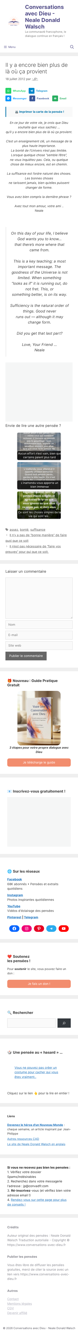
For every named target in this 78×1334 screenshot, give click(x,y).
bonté (24, 529)
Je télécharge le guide (39, 762)
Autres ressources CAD (23, 1139)
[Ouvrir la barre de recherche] (72, 47)
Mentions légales (19, 1303)
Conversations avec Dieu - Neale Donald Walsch (44, 17)
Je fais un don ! (39, 984)
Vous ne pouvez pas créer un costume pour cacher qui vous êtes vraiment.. (36, 1072)
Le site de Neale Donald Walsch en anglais (36, 1144)
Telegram (31, 917)
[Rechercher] (64, 1023)
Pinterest (14, 917)
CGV (10, 1308)
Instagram (15, 895)
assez (14, 529)
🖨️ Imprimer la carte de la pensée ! (39, 111)
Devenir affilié (17, 1313)
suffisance (37, 529)
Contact (13, 1299)
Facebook (14, 879)
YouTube (13, 906)
